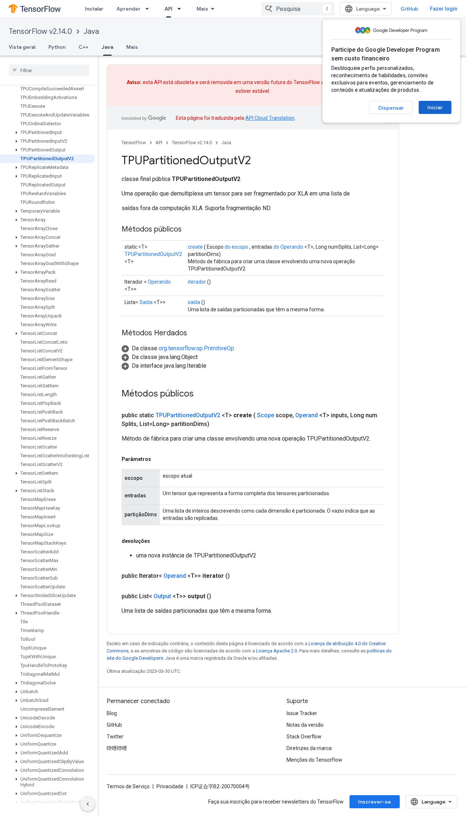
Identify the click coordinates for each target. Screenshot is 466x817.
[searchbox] (49, 70)
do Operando (288, 247)
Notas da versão (305, 725)
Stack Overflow (304, 736)
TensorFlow (134, 142)
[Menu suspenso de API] (181, 8)
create (195, 247)
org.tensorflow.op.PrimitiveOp (196, 348)
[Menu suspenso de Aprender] (149, 8)
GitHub (409, 8)
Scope (265, 415)
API (169, 8)
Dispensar (391, 107)
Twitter (115, 736)
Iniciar (435, 107)
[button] (47, 132)
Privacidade (170, 786)
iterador (197, 282)
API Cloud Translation (270, 118)
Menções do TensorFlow (314, 760)
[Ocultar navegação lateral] (87, 804)
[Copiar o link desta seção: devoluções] (157, 541)
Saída (146, 302)
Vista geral (22, 47)
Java (91, 31)
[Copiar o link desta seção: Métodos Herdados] (194, 333)
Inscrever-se (374, 801)
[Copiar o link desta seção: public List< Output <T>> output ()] (220, 596)
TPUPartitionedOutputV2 (153, 254)
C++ (83, 47)
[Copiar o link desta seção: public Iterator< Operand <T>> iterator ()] (238, 576)
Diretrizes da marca (309, 748)
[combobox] (297, 8)
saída (194, 302)
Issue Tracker (302, 713)
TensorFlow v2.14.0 (40, 31)
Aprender (128, 8)
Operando (159, 282)
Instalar (94, 8)
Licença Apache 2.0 (276, 651)
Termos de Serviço (128, 786)
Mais (202, 8)
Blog (112, 713)
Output (162, 596)
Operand (306, 415)
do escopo (236, 247)
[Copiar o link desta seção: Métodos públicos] (189, 229)
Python (57, 47)
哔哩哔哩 (117, 748)
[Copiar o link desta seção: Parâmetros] (158, 459)
